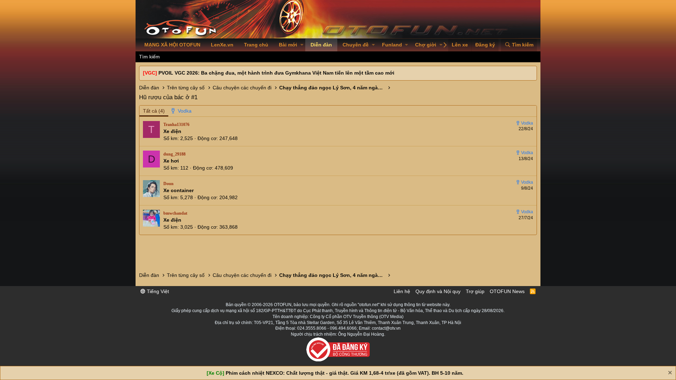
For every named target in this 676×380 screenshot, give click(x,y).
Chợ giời (425, 45)
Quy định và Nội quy (438, 291)
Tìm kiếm (149, 56)
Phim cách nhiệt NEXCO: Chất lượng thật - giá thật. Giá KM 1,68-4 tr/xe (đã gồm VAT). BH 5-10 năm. (344, 373)
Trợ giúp (475, 291)
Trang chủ (256, 45)
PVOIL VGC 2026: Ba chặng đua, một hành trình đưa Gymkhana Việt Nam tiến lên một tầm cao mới (276, 73)
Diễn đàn (321, 45)
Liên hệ (402, 291)
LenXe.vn (222, 45)
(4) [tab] (154, 111)
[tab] (181, 111)
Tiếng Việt (157, 291)
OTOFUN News (507, 291)
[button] (302, 45)
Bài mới (288, 45)
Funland (392, 45)
